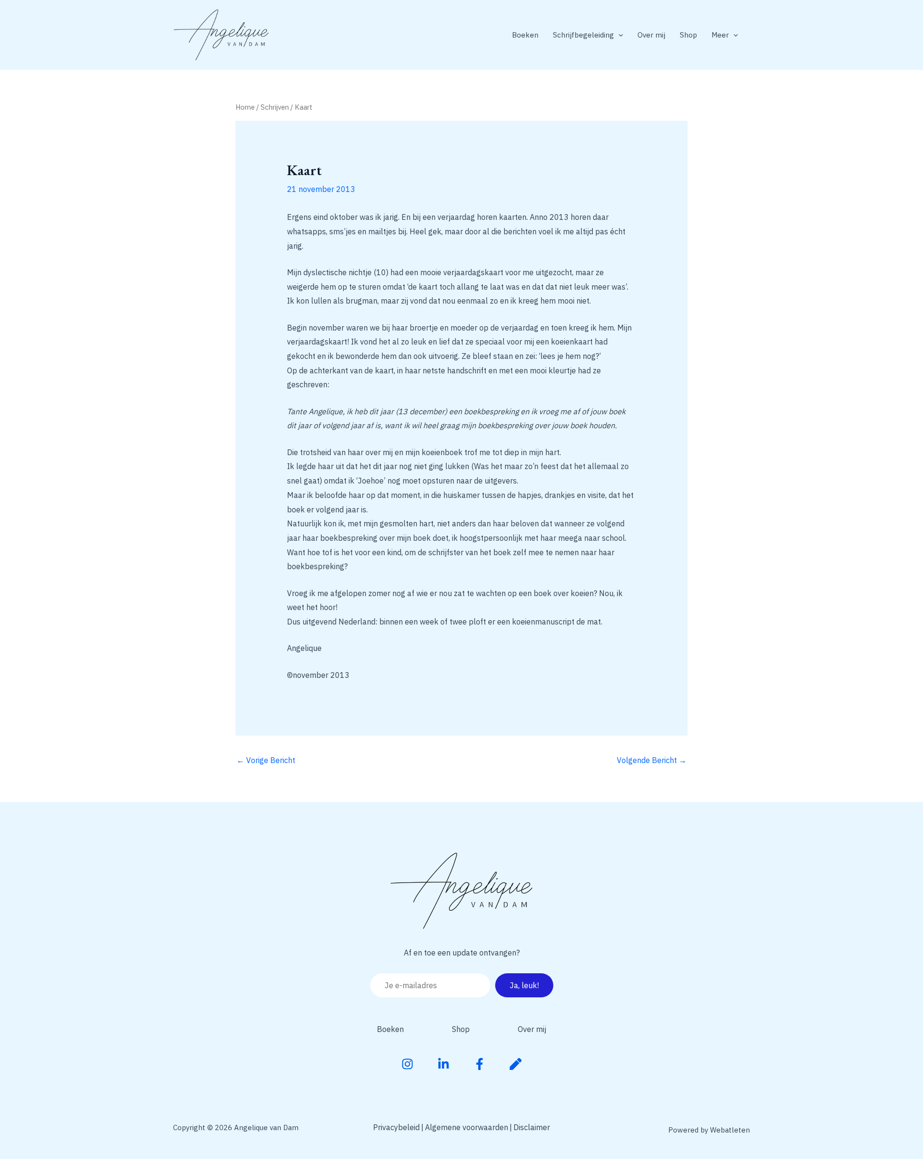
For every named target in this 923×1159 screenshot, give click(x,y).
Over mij (651, 34)
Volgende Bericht (651, 760)
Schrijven (275, 107)
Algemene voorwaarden (466, 1127)
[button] (618, 34)
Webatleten (730, 1129)
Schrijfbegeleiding (583, 34)
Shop (688, 34)
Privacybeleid (396, 1127)
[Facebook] (479, 1064)
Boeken (525, 34)
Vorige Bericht (266, 760)
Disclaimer (531, 1127)
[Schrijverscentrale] (515, 1064)
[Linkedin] (443, 1064)
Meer (720, 34)
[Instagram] (407, 1064)
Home (245, 107)
